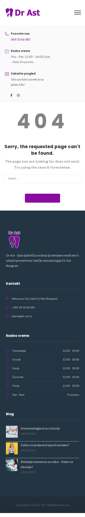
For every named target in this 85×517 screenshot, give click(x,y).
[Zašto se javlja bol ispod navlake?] (12, 448)
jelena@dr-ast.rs (22, 316)
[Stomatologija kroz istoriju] (12, 431)
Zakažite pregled (23, 74)
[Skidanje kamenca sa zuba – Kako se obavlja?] (12, 464)
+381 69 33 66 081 (23, 307)
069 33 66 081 (20, 39)
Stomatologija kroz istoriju (40, 428)
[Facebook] (11, 95)
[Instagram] (18, 95)
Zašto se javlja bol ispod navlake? (45, 445)
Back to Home (42, 198)
